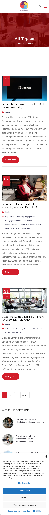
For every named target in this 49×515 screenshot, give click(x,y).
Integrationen (35, 224)
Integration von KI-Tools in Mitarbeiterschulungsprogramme (30, 420)
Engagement (30, 217)
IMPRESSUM (36, 511)
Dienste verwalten (24, 483)
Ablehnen (24, 498)
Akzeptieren (24, 490)
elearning (27, 329)
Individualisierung (12, 224)
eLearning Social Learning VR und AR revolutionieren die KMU (24, 318)
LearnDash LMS (12, 228)
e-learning (20, 217)
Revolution (41, 329)
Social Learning (11, 333)
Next (24, 395)
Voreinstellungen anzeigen (24, 505)
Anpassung (10, 217)
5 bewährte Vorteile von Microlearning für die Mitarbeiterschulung (26, 438)
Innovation (25, 224)
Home (19, 44)
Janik (7, 212)
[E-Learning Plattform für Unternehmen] (24, 6)
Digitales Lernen (15, 329)
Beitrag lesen (10, 160)
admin (7, 112)
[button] (45, 456)
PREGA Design (26, 228)
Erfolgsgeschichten (13, 220)
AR (6, 329)
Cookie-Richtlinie (14, 511)
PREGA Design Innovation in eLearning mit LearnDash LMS (19, 206)
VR (20, 333)
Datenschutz (25, 511)
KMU (34, 329)
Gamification (27, 220)
